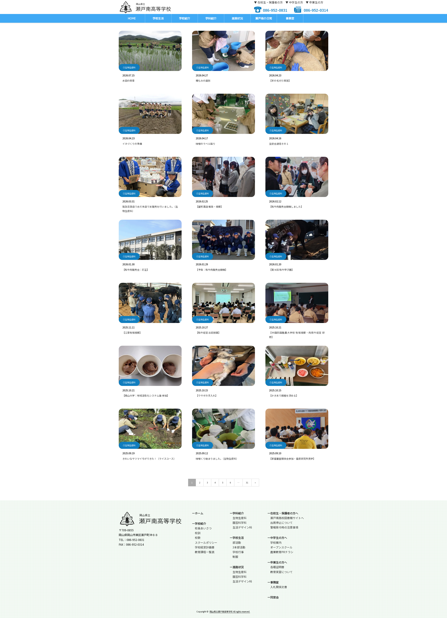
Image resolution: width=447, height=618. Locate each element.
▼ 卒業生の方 (314, 2)
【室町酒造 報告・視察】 (209, 206)
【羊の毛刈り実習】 (280, 80)
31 (247, 482)
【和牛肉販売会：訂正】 (135, 269)
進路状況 (237, 18)
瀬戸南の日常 (263, 18)
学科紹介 (211, 18)
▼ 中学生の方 (294, 2)
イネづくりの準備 (132, 143)
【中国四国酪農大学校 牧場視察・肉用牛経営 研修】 (297, 335)
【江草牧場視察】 (132, 332)
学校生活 (158, 18)
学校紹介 (184, 18)
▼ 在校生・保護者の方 (268, 2)
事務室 (290, 18)
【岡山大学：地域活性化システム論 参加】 (145, 395)
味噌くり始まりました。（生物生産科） (217, 458)
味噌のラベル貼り (205, 143)
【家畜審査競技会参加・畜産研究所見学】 (292, 458)
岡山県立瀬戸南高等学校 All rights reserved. (230, 611)
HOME (132, 18)
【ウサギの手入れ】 (207, 395)
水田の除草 (128, 80)
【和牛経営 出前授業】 (208, 332)
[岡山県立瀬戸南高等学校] (145, 6)
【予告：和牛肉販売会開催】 (212, 269)
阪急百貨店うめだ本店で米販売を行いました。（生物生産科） (150, 209)
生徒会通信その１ (279, 143)
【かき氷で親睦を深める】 (283, 395)
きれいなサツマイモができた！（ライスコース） (149, 458)
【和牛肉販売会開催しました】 (286, 206)
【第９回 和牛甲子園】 (281, 269)
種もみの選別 (203, 80)
